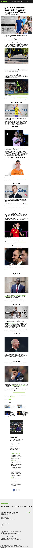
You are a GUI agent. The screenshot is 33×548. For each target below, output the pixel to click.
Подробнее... (21, 545)
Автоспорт (17, 507)
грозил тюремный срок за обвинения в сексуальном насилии (15, 296)
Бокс (21, 1)
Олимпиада (11, 1)
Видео (12, 421)
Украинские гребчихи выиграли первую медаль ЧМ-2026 (16, 459)
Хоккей (30, 506)
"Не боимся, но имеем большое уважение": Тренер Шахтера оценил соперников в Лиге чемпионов (16, 472)
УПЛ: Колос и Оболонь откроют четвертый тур (15, 443)
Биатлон (18, 1)
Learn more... (27, 546)
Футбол (15, 1)
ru (27, 1)
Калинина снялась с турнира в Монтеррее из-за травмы (15, 449)
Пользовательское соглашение (4, 530)
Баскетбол (19, 506)
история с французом (11, 323)
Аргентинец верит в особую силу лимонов (18, 385)
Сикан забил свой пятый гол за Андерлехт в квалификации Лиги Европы (16, 432)
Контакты (2, 524)
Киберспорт (15, 506)
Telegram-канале (12, 396)
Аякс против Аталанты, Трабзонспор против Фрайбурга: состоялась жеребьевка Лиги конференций (16, 462)
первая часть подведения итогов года (19, 391)
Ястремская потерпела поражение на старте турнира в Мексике (16, 446)
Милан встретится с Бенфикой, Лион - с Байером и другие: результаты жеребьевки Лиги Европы (16, 468)
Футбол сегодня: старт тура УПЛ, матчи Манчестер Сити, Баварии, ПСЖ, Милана (16, 440)
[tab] (14, 490)
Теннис (23, 506)
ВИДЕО (25, 506)
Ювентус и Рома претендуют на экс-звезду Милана (16, 465)
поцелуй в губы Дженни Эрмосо (21, 241)
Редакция (2, 525)
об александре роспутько (21, 178)
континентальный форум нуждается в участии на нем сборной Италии (16, 205)
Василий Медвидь (15, 14)
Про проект (2, 526)
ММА (14, 507)
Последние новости (15, 453)
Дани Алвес (6, 269)
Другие (28, 506)
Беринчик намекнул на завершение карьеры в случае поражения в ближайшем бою (16, 484)
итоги (10, 399)
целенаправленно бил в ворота (22, 97)
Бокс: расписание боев (13, 437)
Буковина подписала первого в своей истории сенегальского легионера (16, 479)
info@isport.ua (7, 514)
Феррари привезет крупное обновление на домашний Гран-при (16, 456)
